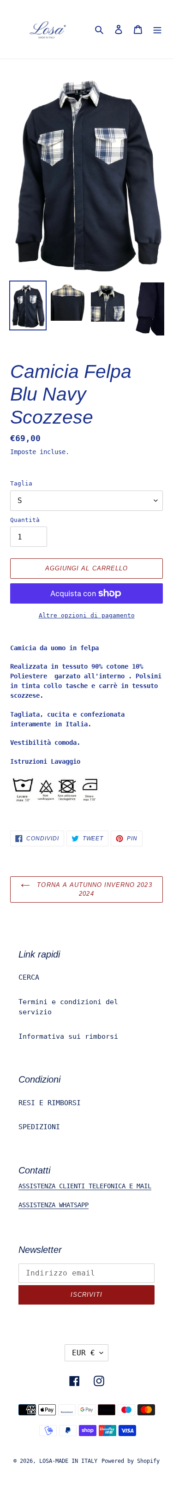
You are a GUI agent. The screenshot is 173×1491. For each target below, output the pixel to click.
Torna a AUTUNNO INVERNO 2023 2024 (93, 889)
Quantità (25, 519)
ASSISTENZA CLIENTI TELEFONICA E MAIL (84, 1186)
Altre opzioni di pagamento (87, 615)
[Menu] (157, 29)
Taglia (21, 483)
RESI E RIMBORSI (49, 1103)
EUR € (83, 1352)
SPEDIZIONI (39, 1127)
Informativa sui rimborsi (68, 1036)
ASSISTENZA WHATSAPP (53, 1205)
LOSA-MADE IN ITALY (68, 1461)
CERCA (28, 977)
